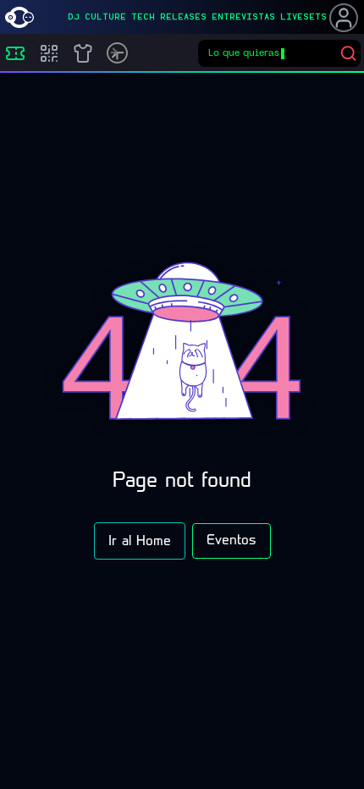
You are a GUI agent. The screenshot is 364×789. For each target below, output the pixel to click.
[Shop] (83, 53)
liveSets (303, 17)
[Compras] (49, 53)
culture (105, 17)
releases (183, 17)
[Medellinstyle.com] (19, 17)
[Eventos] (15, 53)
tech (143, 17)
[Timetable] (117, 52)
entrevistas (243, 17)
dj (74, 17)
